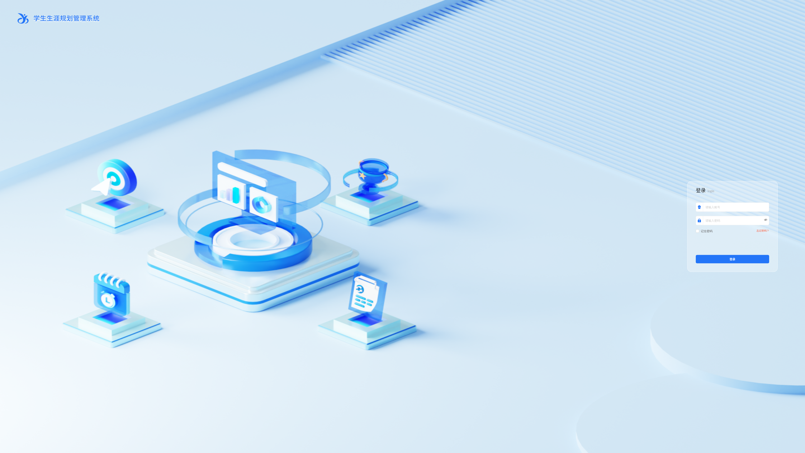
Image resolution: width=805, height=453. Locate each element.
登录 (732, 259)
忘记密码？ (763, 230)
